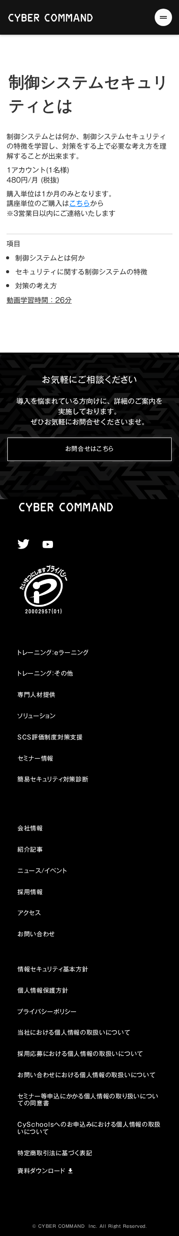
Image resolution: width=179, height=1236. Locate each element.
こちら (79, 203)
